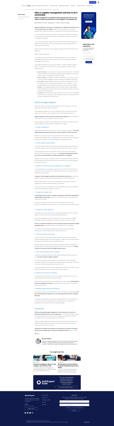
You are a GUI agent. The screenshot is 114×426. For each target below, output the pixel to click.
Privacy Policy (86, 422)
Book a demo (92, 2)
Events (43, 404)
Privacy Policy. (91, 59)
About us (44, 397)
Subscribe (88, 62)
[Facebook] (25, 413)
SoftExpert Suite (45, 400)
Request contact (31, 408)
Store (43, 402)
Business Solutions (30, 9)
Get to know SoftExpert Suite (65, 387)
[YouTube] (30, 413)
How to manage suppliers (24, 16)
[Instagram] (32, 413)
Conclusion (21, 18)
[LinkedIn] (28, 413)
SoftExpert (89, 5)
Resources (44, 395)
